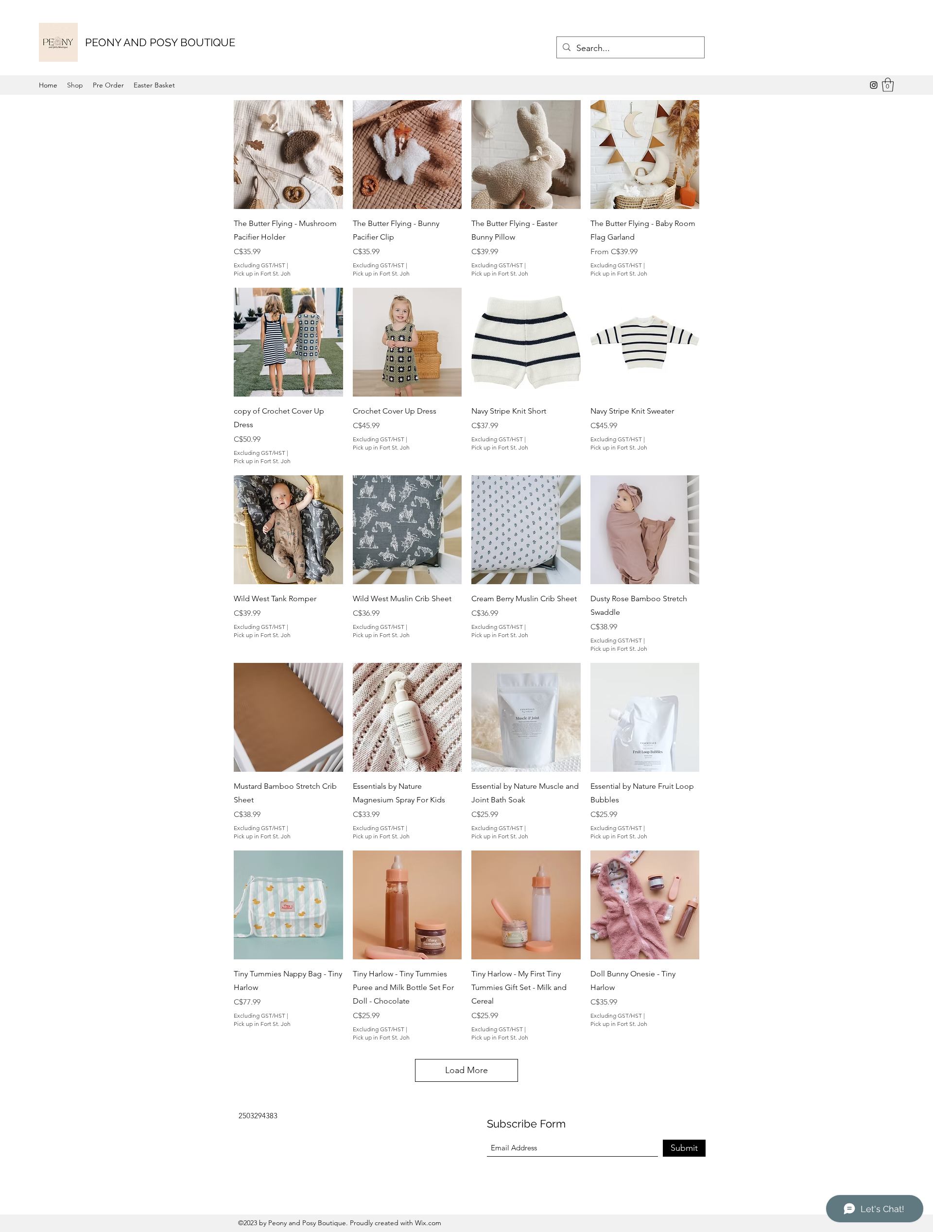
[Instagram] (874, 85)
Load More (466, 1070)
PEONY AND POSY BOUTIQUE (160, 42)
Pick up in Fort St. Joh (262, 273)
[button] (888, 85)
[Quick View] (288, 154)
